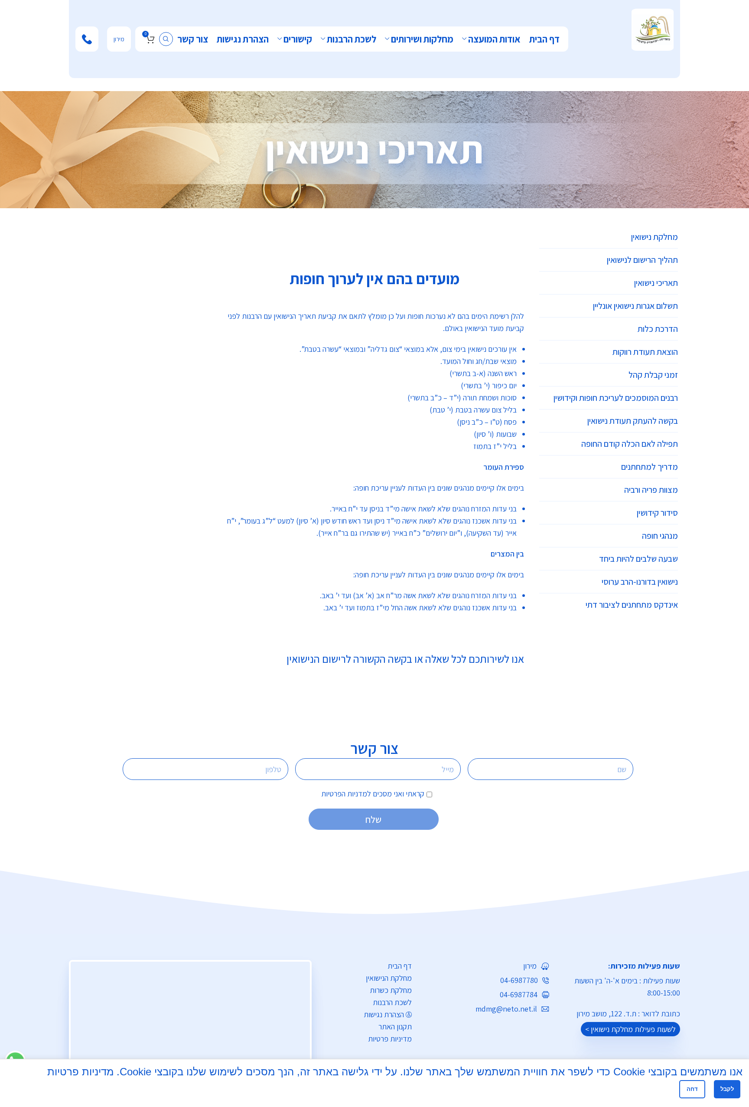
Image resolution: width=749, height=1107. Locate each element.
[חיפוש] (166, 39)
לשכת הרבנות (392, 1002)
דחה (692, 1089)
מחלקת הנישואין (389, 978)
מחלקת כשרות (391, 990)
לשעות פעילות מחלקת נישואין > (630, 1029)
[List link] (487, 966)
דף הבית (400, 966)
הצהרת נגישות (384, 1014)
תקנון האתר (395, 1027)
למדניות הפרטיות (346, 794)
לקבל (727, 1089)
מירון (119, 39)
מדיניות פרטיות (390, 1039)
